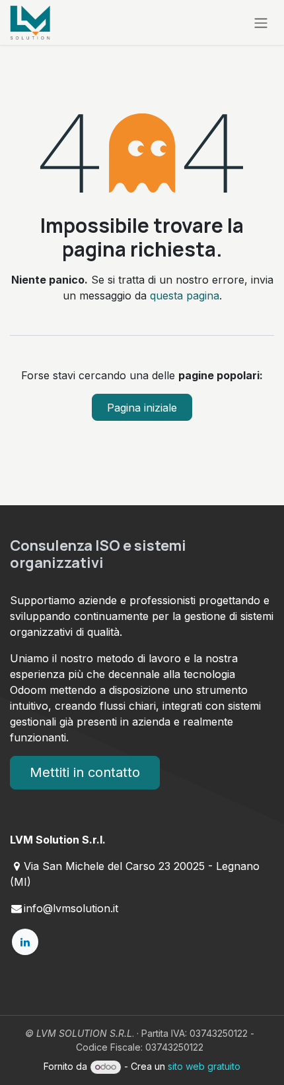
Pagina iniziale (142, 407)
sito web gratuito (204, 1066)
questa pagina (184, 295)
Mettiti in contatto (85, 772)
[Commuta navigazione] (261, 22)
